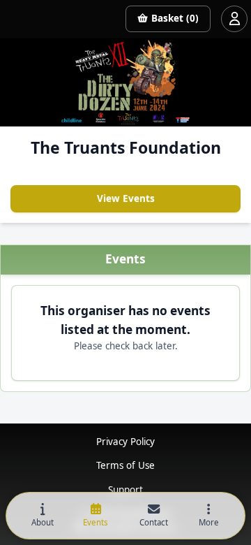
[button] (208, 516)
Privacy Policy (125, 441)
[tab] (42, 516)
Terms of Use (125, 465)
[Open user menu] (234, 19)
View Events (126, 198)
